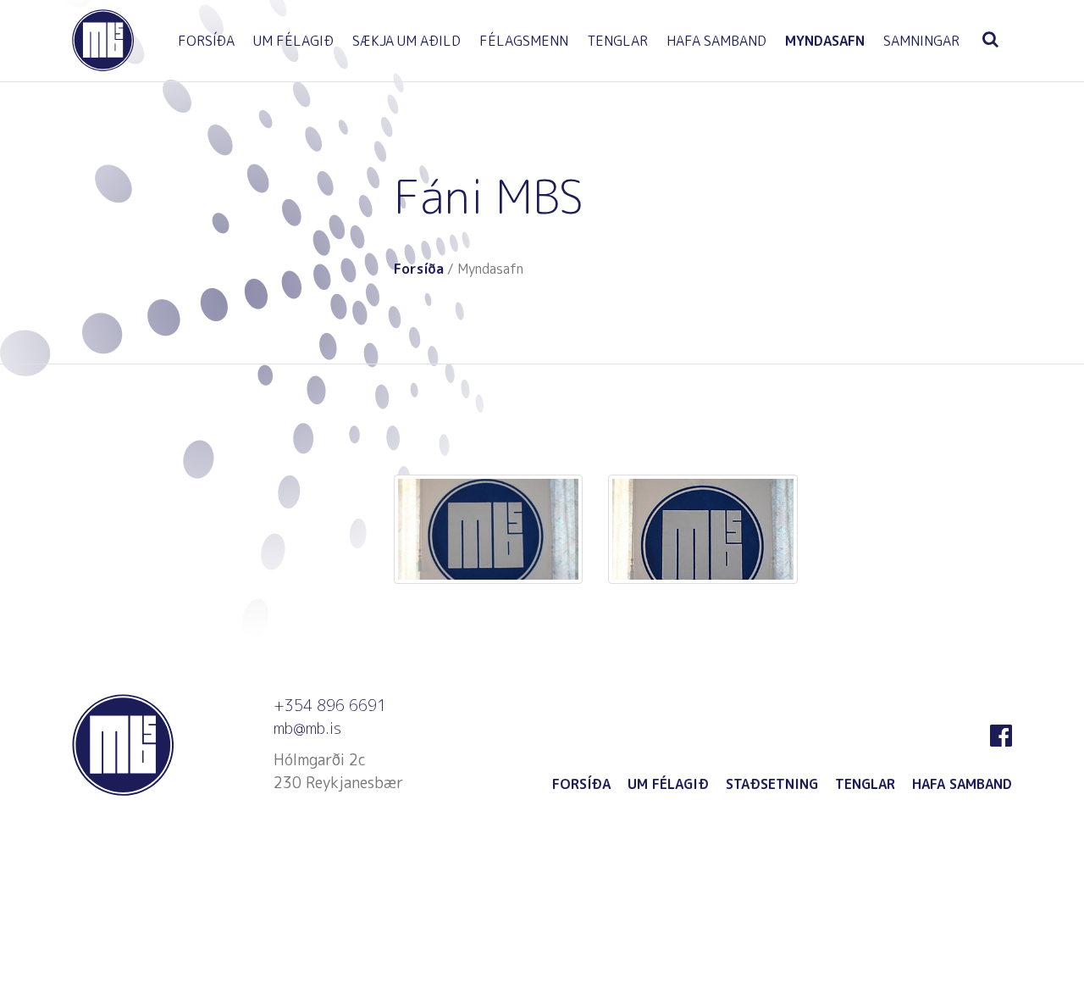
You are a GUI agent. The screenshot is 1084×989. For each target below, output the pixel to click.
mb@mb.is (307, 728)
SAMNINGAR (921, 40)
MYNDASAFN (825, 40)
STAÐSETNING (772, 784)
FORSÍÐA (206, 40)
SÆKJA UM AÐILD (406, 40)
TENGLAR (617, 40)
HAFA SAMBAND (716, 40)
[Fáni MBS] (488, 530)
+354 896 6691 (330, 705)
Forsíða (419, 268)
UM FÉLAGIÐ (293, 40)
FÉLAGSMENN (523, 40)
